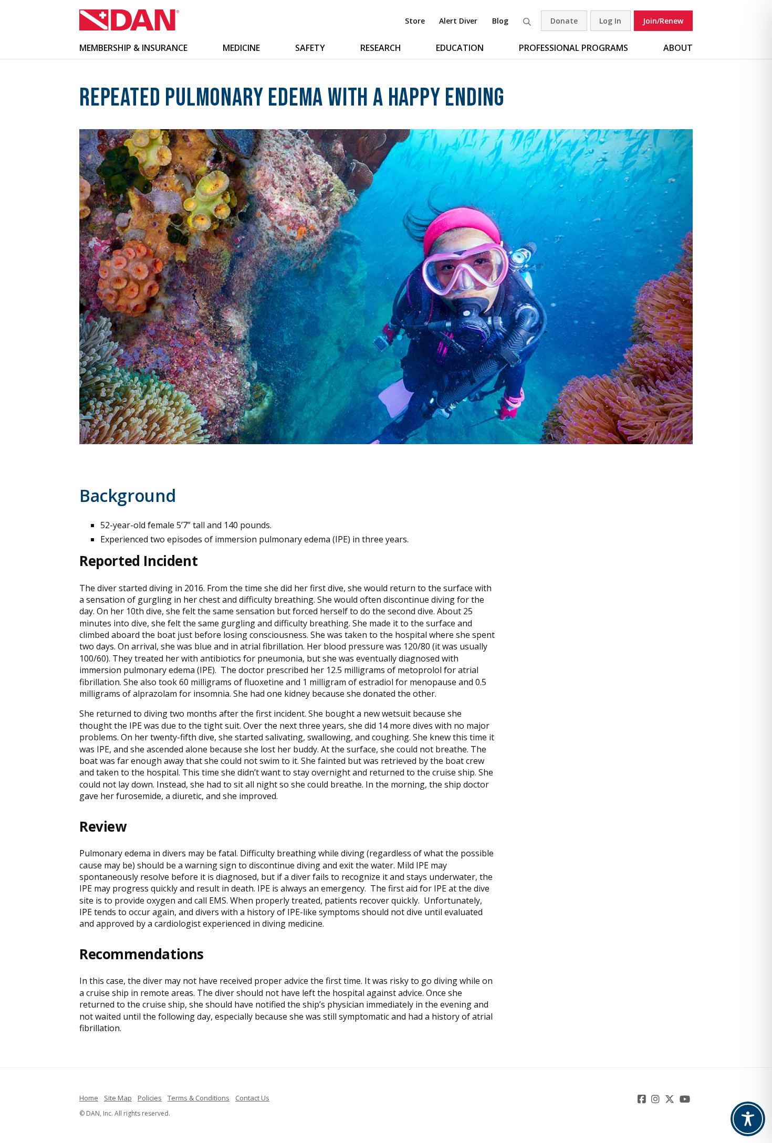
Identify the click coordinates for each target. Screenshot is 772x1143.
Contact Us (252, 1098)
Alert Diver (458, 21)
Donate (564, 21)
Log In (610, 21)
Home (88, 1098)
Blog (500, 21)
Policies (150, 1098)
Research (380, 48)
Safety (310, 48)
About (678, 48)
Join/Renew (663, 21)
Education (460, 48)
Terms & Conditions (198, 1098)
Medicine (241, 48)
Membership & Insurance (133, 48)
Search (527, 21)
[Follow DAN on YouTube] (686, 1099)
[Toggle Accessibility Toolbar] (748, 1119)
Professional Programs (573, 48)
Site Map (118, 1098)
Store (415, 21)
